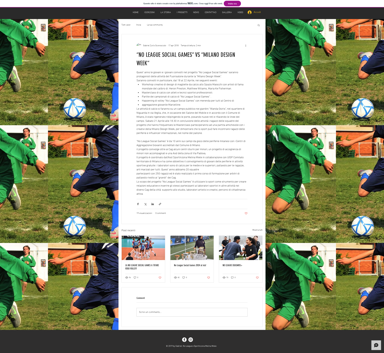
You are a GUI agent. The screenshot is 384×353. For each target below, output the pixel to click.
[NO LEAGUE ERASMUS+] (240, 248)
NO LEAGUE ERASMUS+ (232, 265)
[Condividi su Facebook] (137, 204)
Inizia (138, 25)
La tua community (155, 25)
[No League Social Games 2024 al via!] (192, 248)
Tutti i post (126, 25)
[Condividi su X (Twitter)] (145, 204)
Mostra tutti (257, 230)
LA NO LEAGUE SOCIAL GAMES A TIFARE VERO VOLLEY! (142, 267)
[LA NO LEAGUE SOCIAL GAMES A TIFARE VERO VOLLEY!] (143, 248)
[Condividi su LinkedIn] (152, 204)
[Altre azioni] (246, 45)
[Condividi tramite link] (160, 204)
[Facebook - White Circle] (184, 339)
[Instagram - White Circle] (190, 339)
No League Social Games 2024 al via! (190, 265)
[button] (149, 12)
